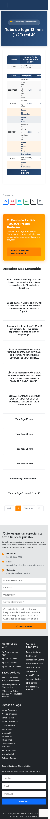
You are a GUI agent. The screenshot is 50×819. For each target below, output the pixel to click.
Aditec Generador (9, 710)
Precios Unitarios (33, 652)
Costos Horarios (33, 667)
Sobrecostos (31, 671)
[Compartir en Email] (40, 202)
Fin (39, 508)
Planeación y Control (35, 659)
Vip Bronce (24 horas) (11, 666)
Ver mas (29, 508)
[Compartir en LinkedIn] (19, 202)
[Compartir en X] (33, 202)
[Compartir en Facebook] (6, 202)
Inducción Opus (33, 675)
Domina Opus (8, 717)
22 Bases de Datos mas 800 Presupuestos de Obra (12, 694)
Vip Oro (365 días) (9, 658)
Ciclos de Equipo (9, 758)
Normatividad (8, 754)
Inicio (9, 508)
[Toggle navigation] (3, 5)
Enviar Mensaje (25, 626)
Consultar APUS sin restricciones (20, 252)
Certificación (31, 656)
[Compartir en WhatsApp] (26, 202)
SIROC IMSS (31, 683)
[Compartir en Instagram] (12, 202)
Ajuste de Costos (33, 679)
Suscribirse (24, 801)
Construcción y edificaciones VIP (25, 21)
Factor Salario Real (34, 663)
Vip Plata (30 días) (9, 662)
